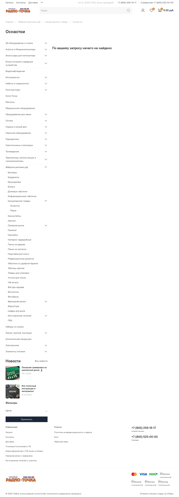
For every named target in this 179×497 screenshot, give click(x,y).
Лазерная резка (16, 225)
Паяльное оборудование (18, 132)
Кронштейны (14, 215)
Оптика (9, 120)
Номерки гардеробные (19, 239)
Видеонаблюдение (15, 71)
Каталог (10, 2)
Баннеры (12, 172)
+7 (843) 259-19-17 (127, 2)
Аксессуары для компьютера (20, 55)
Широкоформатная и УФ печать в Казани (24, 451)
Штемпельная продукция (18, 339)
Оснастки (15, 205)
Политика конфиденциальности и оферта (73, 432)
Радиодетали (12, 139)
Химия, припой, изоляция (19, 332)
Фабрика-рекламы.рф (29, 21)
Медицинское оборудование (20, 108)
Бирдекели (13, 177)
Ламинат (12, 230)
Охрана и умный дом (16, 126)
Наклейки (13, 234)
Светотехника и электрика (19, 145)
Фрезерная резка (17, 301)
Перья (13, 210)
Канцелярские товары (56, 21)
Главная (9, 21)
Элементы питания (15, 351)
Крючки (12, 220)
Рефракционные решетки (21, 258)
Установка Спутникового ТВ (18, 446)
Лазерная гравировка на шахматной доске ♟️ (34, 368)
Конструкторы (13, 89)
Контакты (21, 2)
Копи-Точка (11, 95)
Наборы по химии (15, 326)
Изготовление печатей (19, 315)
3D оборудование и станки (19, 43)
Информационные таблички (22, 196)
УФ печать (13, 282)
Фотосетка (13, 291)
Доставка (33, 2)
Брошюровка (14, 182)
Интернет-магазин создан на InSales (156, 493)
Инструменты (12, 77)
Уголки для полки (17, 277)
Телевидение (12, 151)
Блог (56, 437)
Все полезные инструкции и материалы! (29, 388)
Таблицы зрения (16, 268)
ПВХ (10, 320)
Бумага (11, 186)
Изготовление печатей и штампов (21, 460)
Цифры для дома (16, 310)
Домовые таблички (17, 191)
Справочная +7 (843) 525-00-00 (157, 2)
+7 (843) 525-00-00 (144, 437)
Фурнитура (13, 306)
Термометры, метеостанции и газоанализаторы (21, 159)
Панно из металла (17, 249)
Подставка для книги (18, 253)
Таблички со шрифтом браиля (23, 263)
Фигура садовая (16, 287)
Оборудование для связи (18, 114)
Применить (26, 419)
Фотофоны (13, 296)
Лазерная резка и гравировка (19, 456)
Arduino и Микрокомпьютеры (21, 49)
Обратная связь (61, 441)
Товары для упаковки (18, 272)
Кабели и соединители (17, 83)
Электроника (12, 345)
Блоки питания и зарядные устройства (19, 63)
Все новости (41, 361)
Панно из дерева (16, 244)
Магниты (10, 102)
